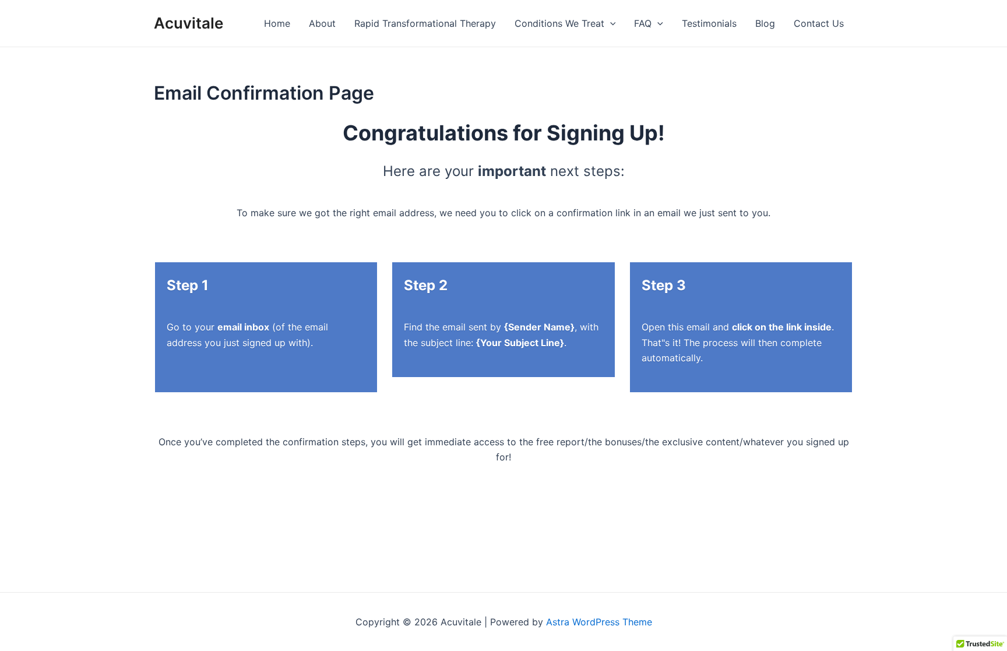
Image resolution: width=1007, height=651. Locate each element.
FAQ (643, 23)
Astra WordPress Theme (599, 622)
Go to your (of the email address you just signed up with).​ (247, 334)
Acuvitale (188, 23)
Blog (765, 23)
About (322, 23)
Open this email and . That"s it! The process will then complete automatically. (738, 342)
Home (277, 23)
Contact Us (819, 23)
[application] (610, 23)
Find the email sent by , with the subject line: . (501, 334)
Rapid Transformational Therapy (425, 23)
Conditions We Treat (559, 23)
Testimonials (709, 23)
